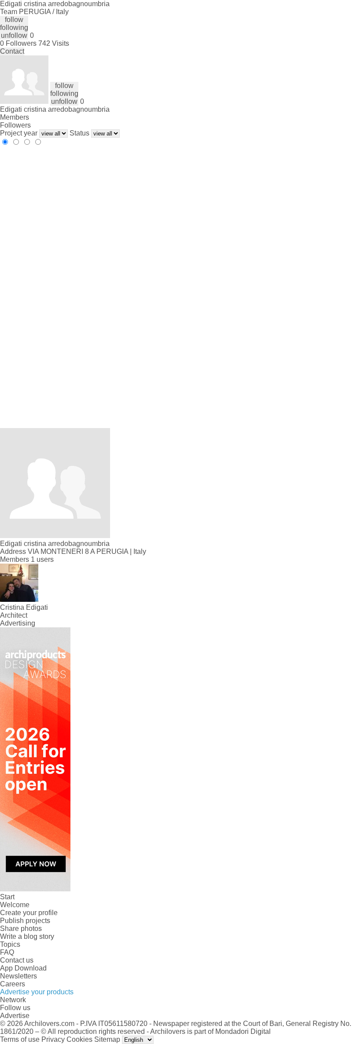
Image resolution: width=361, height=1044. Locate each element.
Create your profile (29, 912)
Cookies (79, 1039)
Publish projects (25, 920)
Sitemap (107, 1039)
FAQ (7, 952)
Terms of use (20, 1039)
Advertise (14, 1015)
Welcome (14, 904)
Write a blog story (27, 936)
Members (14, 117)
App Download (23, 968)
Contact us (16, 960)
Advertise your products (37, 992)
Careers (12, 984)
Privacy (53, 1039)
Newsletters (18, 976)
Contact (12, 51)
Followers (15, 125)
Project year (18, 133)
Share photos (21, 928)
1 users (42, 559)
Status (79, 133)
